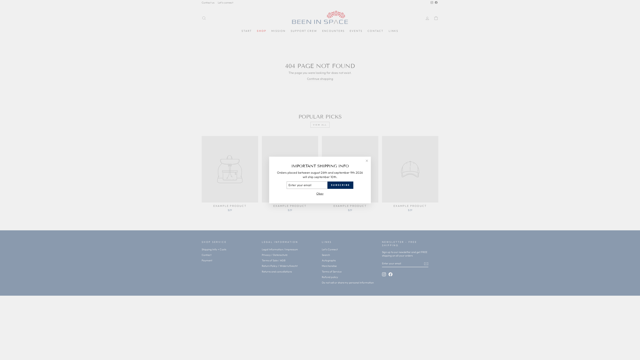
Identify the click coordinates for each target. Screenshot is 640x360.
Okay (320, 194)
